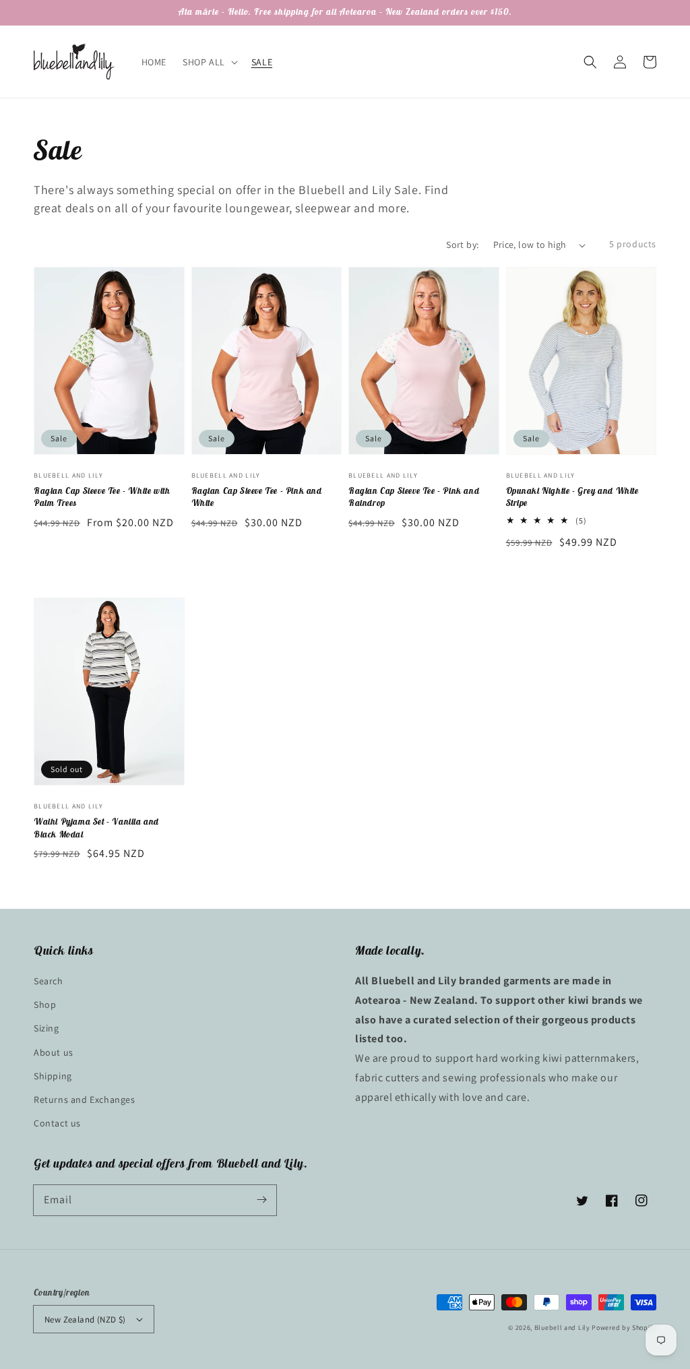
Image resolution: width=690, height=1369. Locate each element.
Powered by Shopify (624, 1327)
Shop (45, 1004)
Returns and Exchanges (84, 1099)
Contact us (57, 1123)
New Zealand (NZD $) (85, 1319)
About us (53, 1052)
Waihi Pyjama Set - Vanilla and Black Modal (96, 827)
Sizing (46, 1028)
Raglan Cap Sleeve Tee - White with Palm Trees (102, 497)
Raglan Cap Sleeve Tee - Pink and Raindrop (413, 497)
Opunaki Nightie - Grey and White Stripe (572, 497)
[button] (590, 62)
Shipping (53, 1076)
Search (48, 981)
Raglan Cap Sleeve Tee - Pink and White (256, 497)
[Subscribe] (261, 1200)
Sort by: (462, 244)
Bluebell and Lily (562, 1327)
